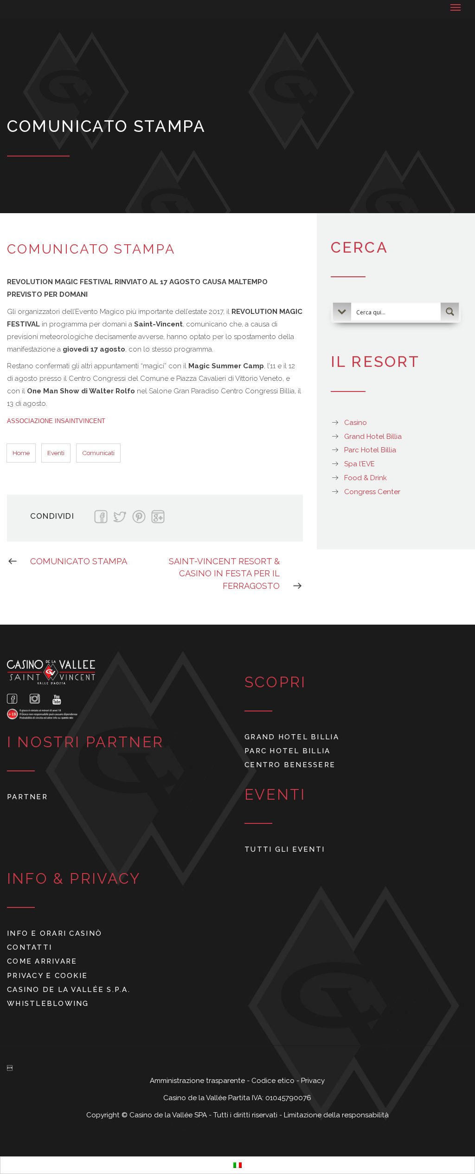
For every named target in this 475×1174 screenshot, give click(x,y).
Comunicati (98, 453)
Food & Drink (365, 478)
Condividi (52, 516)
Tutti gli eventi (284, 849)
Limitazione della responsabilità (336, 1115)
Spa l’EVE (359, 464)
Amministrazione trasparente (198, 1080)
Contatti (29, 947)
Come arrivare (42, 961)
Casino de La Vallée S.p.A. (68, 989)
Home (21, 453)
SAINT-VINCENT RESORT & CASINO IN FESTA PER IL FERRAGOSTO (224, 573)
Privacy (313, 1080)
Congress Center (372, 492)
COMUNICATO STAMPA (78, 561)
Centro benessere (289, 765)
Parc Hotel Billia (370, 450)
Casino (355, 422)
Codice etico (273, 1080)
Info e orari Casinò (54, 933)
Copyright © (107, 1115)
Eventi (55, 453)
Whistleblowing (48, 1003)
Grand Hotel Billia (373, 436)
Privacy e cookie (47, 976)
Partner (27, 797)
